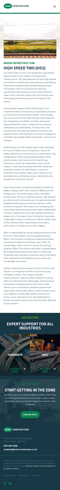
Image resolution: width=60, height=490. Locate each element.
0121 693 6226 (10, 446)
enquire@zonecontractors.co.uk (20, 449)
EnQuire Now (30, 415)
